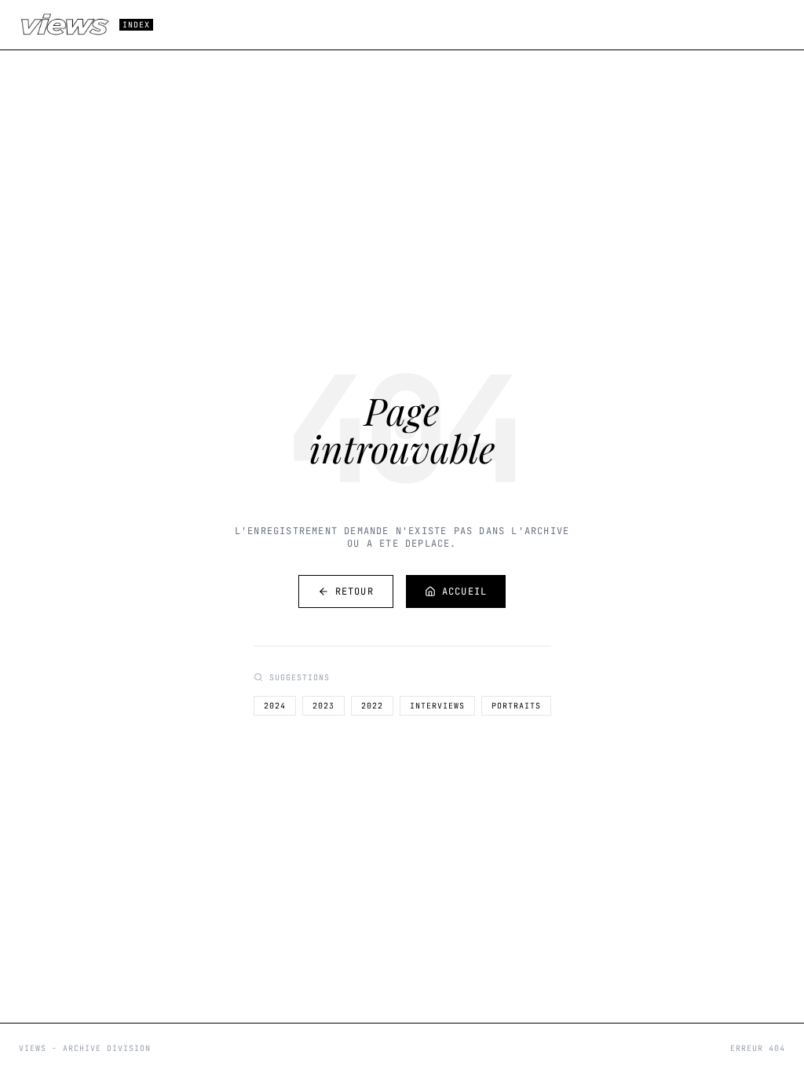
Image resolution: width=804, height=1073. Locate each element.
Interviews (437, 706)
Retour (354, 591)
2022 (372, 706)
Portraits (516, 706)
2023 (323, 706)
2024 (275, 706)
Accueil (464, 591)
